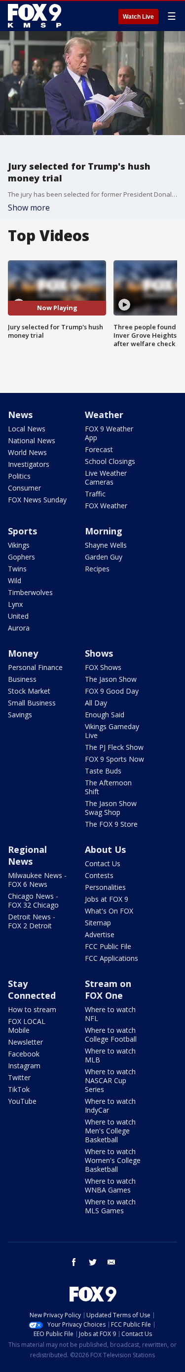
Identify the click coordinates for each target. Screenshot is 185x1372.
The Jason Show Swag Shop (111, 808)
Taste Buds (103, 770)
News (20, 415)
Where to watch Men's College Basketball (110, 1130)
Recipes (97, 568)
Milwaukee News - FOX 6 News (37, 880)
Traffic (95, 493)
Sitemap (98, 922)
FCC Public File (108, 946)
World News (27, 452)
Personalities (105, 887)
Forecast (99, 449)
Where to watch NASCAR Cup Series (110, 1080)
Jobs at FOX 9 (106, 899)
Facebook (23, 1053)
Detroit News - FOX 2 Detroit (31, 921)
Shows (99, 653)
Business (22, 679)
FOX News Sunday (37, 499)
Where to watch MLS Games (110, 1206)
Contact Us (102, 863)
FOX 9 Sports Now (114, 759)
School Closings (110, 461)
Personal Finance (35, 667)
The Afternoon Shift (108, 787)
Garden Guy (103, 557)
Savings (20, 714)
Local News (26, 428)
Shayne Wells (106, 545)
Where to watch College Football (111, 1034)
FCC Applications (111, 958)
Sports (22, 531)
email (111, 1262)
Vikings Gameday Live (112, 731)
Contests (99, 875)
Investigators (28, 464)
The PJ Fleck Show (114, 747)
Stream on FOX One (108, 989)
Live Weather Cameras (106, 477)
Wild (14, 580)
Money (23, 653)
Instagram (24, 1065)
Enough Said (104, 714)
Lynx (15, 604)
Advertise (99, 934)
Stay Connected (32, 989)
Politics (19, 476)
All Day (96, 702)
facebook (74, 1262)
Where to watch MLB (110, 1055)
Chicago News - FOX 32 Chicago (33, 900)
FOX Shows (103, 667)
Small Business (32, 702)
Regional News (27, 855)
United (18, 616)
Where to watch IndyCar (110, 1105)
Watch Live (138, 16)
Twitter (19, 1077)
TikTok (19, 1089)
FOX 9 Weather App (109, 433)
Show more (29, 207)
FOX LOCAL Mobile (26, 1026)
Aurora (19, 628)
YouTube (22, 1101)
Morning (103, 531)
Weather (104, 415)
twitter (93, 1262)
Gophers (21, 557)
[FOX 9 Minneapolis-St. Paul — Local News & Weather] (36, 16)
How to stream (32, 1009)
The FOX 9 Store (111, 824)
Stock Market (29, 691)
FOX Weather (106, 505)
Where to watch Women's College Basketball (113, 1160)
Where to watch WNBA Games (110, 1185)
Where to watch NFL (110, 1014)
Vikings (19, 545)
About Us (105, 849)
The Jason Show (111, 679)
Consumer (24, 488)
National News (31, 440)
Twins (17, 568)
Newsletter (25, 1042)
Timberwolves (30, 592)
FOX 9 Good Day (112, 691)
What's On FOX (109, 910)
